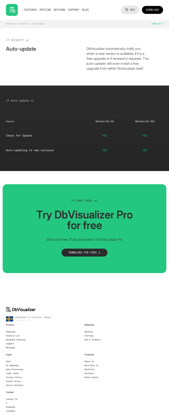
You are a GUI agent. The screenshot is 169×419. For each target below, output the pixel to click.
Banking (88, 332)
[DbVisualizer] (84, 309)
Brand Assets (91, 377)
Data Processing (14, 369)
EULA (8, 361)
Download (156, 23)
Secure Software (14, 385)
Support (10, 343)
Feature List (13, 335)
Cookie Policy (13, 381)
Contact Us (11, 399)
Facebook (10, 407)
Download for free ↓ (84, 252)
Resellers (89, 369)
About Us (89, 361)
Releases (10, 347)
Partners (89, 373)
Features (10, 23)
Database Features (16, 339)
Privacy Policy (14, 377)
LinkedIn (10, 411)
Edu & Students (92, 339)
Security (23, 23)
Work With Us (91, 365)
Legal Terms (12, 373)
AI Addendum (12, 365)
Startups (89, 335)
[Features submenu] (31, 13)
